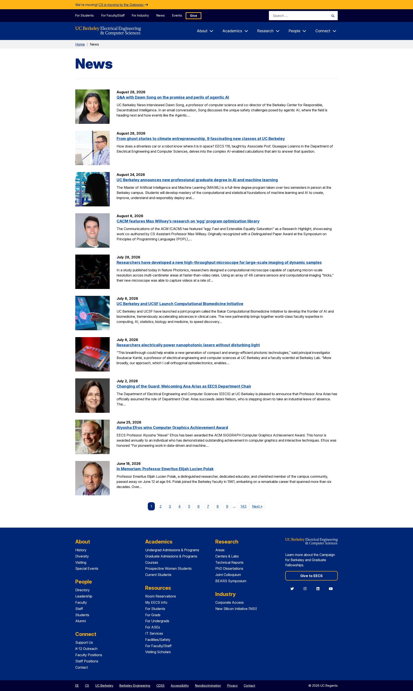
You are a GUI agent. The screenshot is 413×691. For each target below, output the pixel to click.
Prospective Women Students (168, 568)
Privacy (232, 685)
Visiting (80, 562)
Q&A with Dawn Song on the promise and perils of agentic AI (173, 97)
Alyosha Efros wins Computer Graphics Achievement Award (172, 427)
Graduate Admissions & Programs (171, 556)
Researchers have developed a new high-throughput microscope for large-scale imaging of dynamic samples (219, 262)
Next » (258, 506)
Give (193, 15)
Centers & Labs (227, 556)
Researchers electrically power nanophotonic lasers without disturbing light (188, 345)
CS (87, 685)
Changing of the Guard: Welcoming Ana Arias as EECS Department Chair (184, 386)
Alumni (80, 621)
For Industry (140, 15)
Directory (82, 590)
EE (77, 685)
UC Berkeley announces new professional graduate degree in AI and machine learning (197, 180)
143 (243, 506)
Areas (220, 550)
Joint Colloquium (228, 575)
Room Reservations (160, 596)
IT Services (154, 633)
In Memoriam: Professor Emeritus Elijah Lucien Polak (165, 469)
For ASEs (152, 627)
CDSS (160, 685)
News (160, 15)
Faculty (81, 602)
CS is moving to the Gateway (122, 5)
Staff (79, 609)
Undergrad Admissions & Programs (172, 550)
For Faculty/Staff (113, 15)
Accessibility (180, 685)
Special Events (86, 568)
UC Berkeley (104, 685)
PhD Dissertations (229, 568)
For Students (84, 15)
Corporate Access (229, 602)
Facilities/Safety (157, 639)
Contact (81, 667)
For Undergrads (157, 621)
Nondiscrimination (208, 685)
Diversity (82, 556)
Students (82, 615)
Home (80, 44)
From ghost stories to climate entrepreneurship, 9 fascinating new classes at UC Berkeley (201, 138)
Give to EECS (311, 576)
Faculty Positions (88, 655)
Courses (151, 562)
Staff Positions (86, 661)
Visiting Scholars (158, 652)
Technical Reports (229, 562)
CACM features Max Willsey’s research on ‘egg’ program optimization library (188, 221)
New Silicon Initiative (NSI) (236, 609)
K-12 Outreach (86, 648)
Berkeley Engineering (134, 685)
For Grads (152, 615)
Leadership (83, 596)
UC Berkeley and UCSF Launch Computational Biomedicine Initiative (180, 303)
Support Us (84, 642)
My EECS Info (156, 602)
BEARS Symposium (230, 581)
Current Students (158, 575)
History (80, 550)
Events (177, 15)
